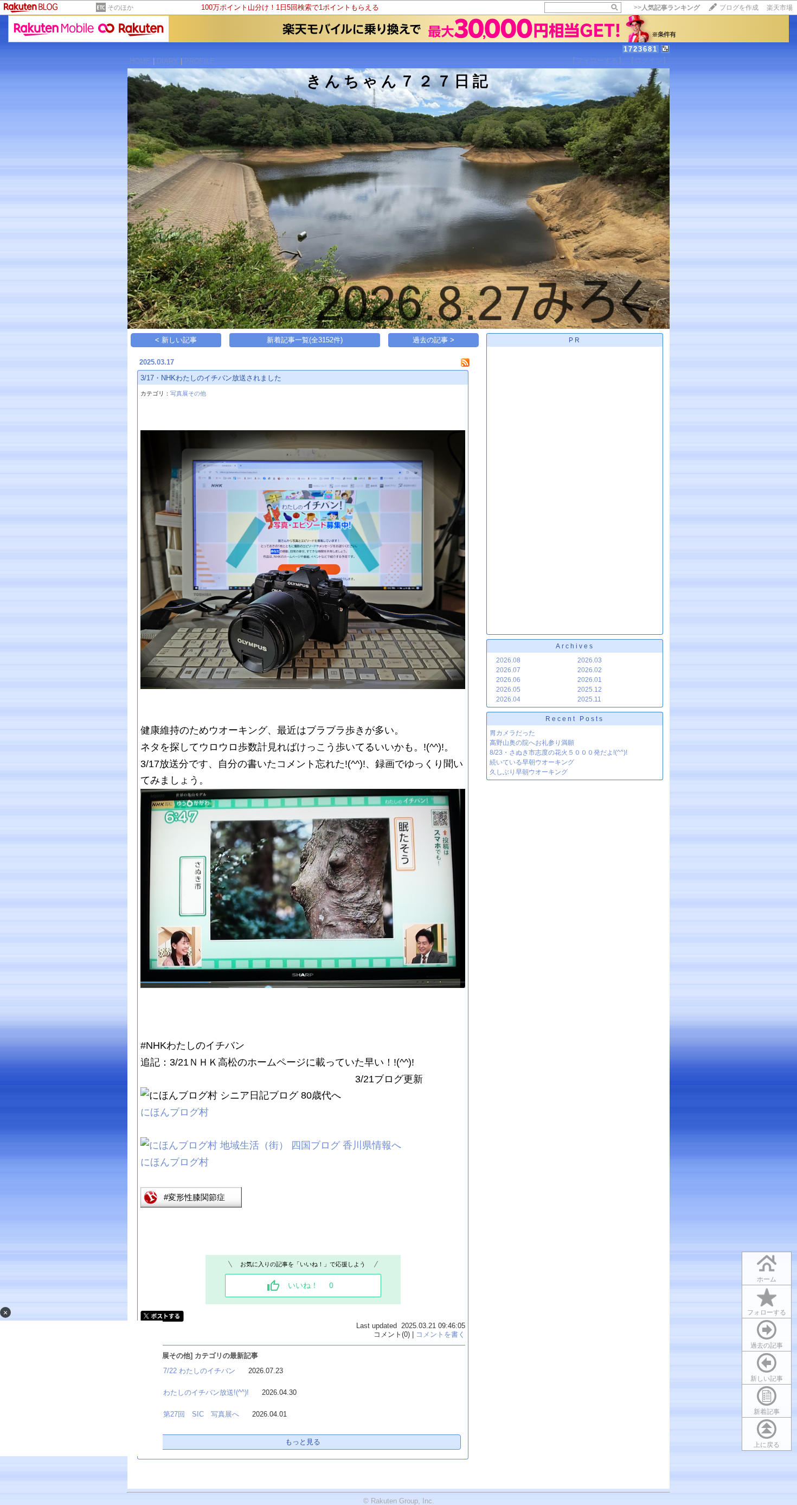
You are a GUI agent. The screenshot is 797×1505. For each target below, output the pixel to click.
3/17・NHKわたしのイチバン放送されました (210, 378)
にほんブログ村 (174, 1112)
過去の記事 (766, 1345)
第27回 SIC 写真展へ (201, 1414)
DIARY (167, 61)
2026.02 (589, 670)
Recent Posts (574, 719)
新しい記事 (766, 1378)
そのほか (120, 7)
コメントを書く (440, 1334)
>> (667, 7)
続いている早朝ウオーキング (532, 762)
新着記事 (767, 1411)
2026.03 (589, 660)
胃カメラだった (512, 733)
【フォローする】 (597, 60)
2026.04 (508, 699)
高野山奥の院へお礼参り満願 (532, 743)
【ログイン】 (648, 60)
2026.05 (508, 689)
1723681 (641, 49)
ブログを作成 (739, 7)
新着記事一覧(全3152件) (305, 340)
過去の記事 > (433, 340)
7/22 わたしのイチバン (199, 1371)
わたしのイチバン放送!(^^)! (206, 1392)
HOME (140, 61)
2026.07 (508, 670)
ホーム (766, 1279)
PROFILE (199, 61)
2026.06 (508, 680)
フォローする (766, 1312)
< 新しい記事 (176, 340)
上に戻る (767, 1445)
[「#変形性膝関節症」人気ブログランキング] (191, 1204)
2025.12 (589, 689)
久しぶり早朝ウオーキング (529, 772)
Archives (575, 646)
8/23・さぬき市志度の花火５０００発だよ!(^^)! (558, 752)
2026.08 (508, 660)
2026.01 (589, 680)
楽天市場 (780, 7)
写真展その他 (188, 393)
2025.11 (589, 699)
